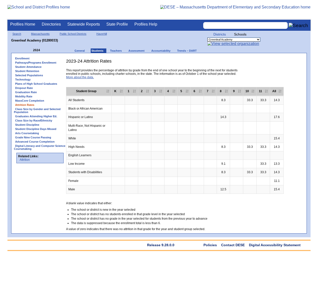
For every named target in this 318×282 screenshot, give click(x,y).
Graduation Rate (26, 92)
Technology (23, 79)
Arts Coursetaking (27, 133)
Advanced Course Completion (35, 141)
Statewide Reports (83, 24)
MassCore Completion (29, 100)
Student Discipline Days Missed (35, 128)
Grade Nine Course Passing (33, 137)
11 (260, 91)
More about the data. (80, 77)
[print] (265, 63)
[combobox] (245, 25)
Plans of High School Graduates (36, 83)
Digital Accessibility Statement (275, 245)
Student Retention (27, 71)
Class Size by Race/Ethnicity (33, 120)
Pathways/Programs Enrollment (35, 62)
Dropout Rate (24, 87)
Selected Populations (29, 75)
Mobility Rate (23, 96)
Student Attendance (28, 66)
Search (16, 33)
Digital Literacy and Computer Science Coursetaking (39, 147)
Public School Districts (73, 33)
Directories (51, 24)
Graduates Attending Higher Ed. (36, 116)
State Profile (117, 24)
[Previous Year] (29, 50)
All (274, 91)
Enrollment (22, 58)
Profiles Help (145, 24)
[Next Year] (46, 50)
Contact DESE (233, 245)
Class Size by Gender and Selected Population (37, 111)
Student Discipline (27, 124)
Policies (210, 245)
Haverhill (101, 33)
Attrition (25, 159)
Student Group (86, 91)
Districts (219, 34)
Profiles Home (22, 24)
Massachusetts (40, 33)
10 (247, 91)
